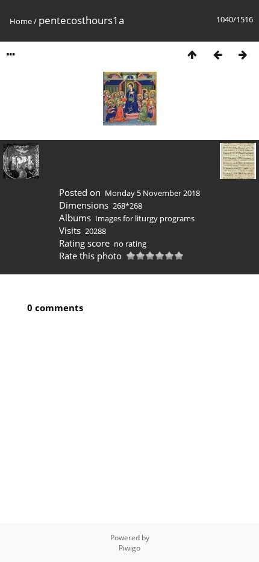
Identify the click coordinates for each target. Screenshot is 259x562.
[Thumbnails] (192, 55)
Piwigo (129, 548)
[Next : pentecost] (242, 55)
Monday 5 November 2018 (152, 193)
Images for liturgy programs (145, 218)
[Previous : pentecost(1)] (217, 55)
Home (21, 21)
